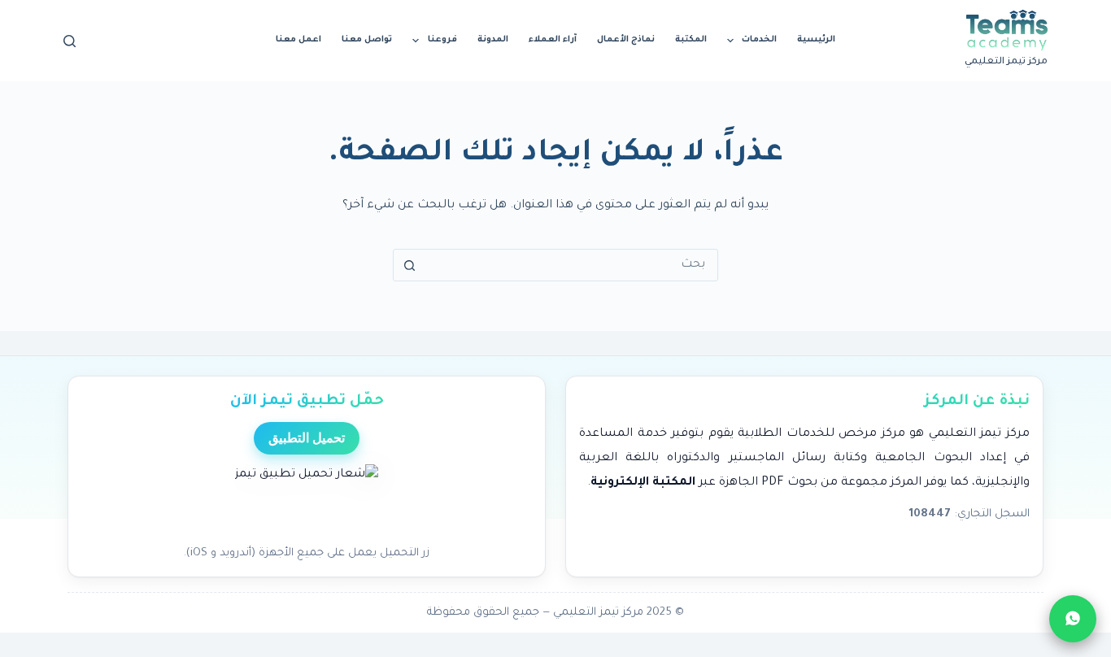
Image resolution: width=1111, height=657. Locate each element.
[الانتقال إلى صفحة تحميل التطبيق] (306, 500)
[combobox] (571, 265)
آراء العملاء (553, 40)
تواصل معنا (367, 40)
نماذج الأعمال (626, 40)
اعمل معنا (298, 40)
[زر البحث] (409, 265)
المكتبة (691, 40)
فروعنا (442, 40)
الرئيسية (816, 40)
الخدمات (759, 40)
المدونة (492, 40)
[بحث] (69, 41)
